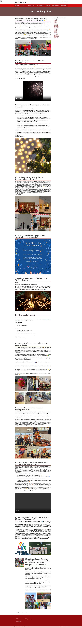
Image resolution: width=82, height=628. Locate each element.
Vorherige (17, 612)
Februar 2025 (56, 33)
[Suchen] (66, 2)
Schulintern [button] (63, 5)
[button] (60, 1)
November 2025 (56, 27)
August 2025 (56, 29)
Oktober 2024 (56, 37)
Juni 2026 (55, 21)
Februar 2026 (56, 24)
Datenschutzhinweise (28, 619)
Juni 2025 (55, 30)
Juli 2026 (55, 20)
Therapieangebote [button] (55, 5)
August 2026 (56, 19)
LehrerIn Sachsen (18, 621)
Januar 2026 (56, 25)
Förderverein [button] (48, 5)
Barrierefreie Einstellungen (19, 626)
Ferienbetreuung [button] (40, 5)
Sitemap (26, 618)
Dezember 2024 (56, 35)
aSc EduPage (65, 626)
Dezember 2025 (56, 26)
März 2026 (55, 23)
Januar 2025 (56, 34)
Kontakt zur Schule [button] (30, 5)
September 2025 (56, 28)
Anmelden (66, 1)
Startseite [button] (17, 5)
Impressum (18, 619)
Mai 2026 (55, 22)
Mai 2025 (55, 31)
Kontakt (17, 618)
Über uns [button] (22, 5)
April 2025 (55, 32)
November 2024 (56, 36)
